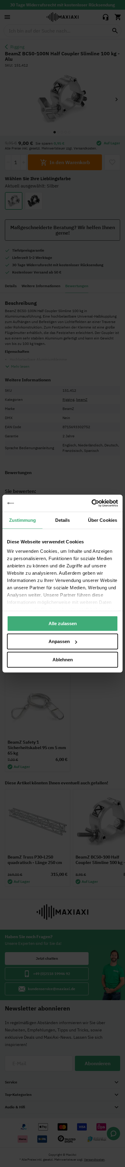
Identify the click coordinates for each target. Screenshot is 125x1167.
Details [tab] (62, 519)
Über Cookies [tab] (102, 519)
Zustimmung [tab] (22, 519)
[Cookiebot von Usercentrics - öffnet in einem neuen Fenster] (91, 503)
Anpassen (59, 641)
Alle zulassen (63, 623)
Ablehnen (62, 659)
